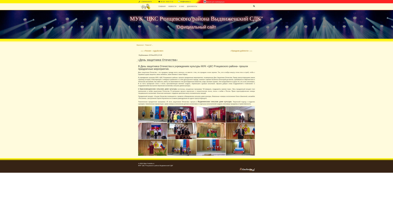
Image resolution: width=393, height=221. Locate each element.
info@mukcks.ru (185, 2)
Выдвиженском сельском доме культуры (215, 101)
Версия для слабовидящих (215, 2)
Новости (172, 6)
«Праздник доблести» (239, 50)
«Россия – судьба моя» (154, 50)
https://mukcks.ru (148, 163)
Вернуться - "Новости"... (145, 45)
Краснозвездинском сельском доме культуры (158, 89)
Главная (162, 6)
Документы (192, 6)
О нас (181, 6)
